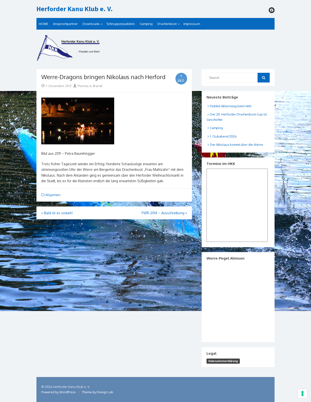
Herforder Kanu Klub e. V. (74, 9)
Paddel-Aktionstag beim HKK (230, 106)
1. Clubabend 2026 (223, 136)
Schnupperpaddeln (120, 24)
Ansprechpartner (65, 24)
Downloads (91, 24)
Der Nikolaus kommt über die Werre (236, 145)
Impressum (191, 24)
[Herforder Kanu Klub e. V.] (155, 49)
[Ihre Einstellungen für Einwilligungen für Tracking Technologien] (302, 393)
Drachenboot (167, 24)
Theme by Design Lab (97, 392)
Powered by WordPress (58, 392)
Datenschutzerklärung (223, 361)
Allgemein (52, 195)
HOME (43, 24)
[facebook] (272, 10)
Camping (146, 24)
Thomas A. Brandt (89, 86)
